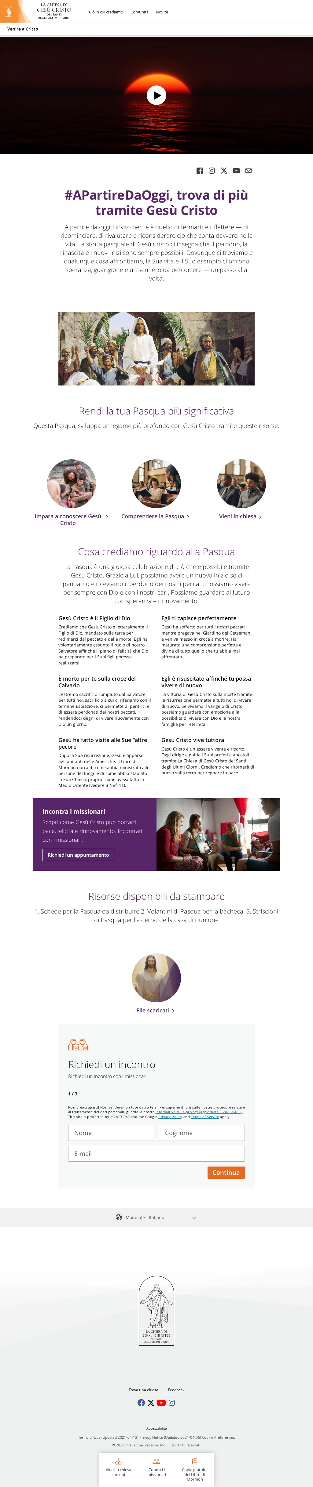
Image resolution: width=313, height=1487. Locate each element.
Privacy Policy (170, 1116)
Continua (226, 1172)
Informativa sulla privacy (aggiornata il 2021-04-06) (199, 1111)
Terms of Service (205, 1116)
